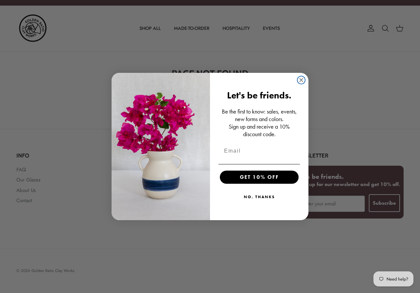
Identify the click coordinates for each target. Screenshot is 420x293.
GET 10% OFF (259, 177)
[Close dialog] (301, 80)
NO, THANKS (259, 196)
